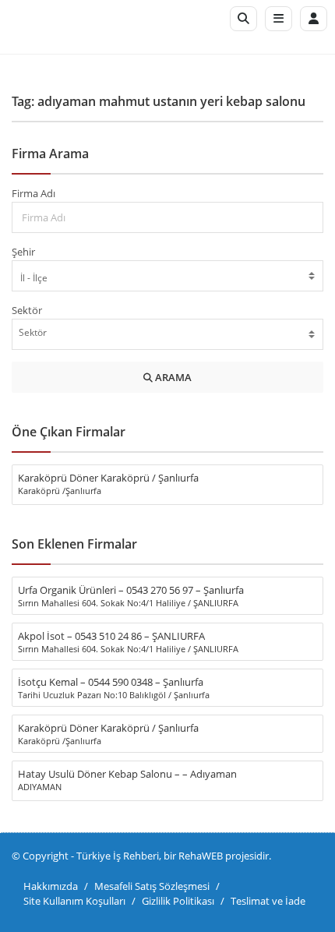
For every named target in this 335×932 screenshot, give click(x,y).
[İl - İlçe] (167, 278)
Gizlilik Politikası (178, 901)
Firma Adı (33, 193)
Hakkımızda (50, 886)
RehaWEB (200, 856)
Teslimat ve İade (268, 901)
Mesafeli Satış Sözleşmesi (152, 886)
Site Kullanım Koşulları (74, 901)
